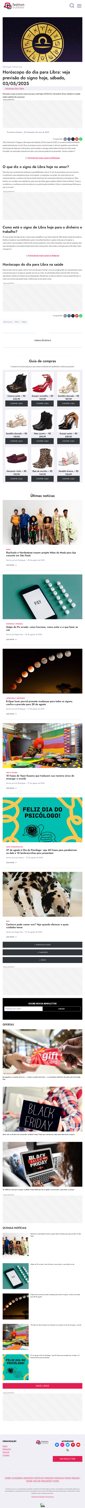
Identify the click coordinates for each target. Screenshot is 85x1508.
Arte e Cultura (11, 772)
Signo (21, 88)
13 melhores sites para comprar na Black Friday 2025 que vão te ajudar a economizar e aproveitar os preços (38, 1190)
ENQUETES (28, 1478)
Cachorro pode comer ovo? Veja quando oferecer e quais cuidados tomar (37, 926)
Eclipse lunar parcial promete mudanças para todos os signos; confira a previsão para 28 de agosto (39, 702)
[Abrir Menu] (79, 6)
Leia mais (11, 565)
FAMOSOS (49, 1478)
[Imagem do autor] (4, 132)
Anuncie (6, 1452)
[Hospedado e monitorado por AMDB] (42, 1505)
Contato (6, 1455)
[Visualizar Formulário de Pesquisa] (71, 6)
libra (17, 88)
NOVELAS (59, 1478)
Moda (8, 549)
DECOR (37, 1481)
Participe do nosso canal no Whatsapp (43, 158)
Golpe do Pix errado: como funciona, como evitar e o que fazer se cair (42, 628)
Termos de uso (49, 1496)
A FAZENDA (17, 1478)
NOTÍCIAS (39, 1478)
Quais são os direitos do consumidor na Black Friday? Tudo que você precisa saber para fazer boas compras (39, 1134)
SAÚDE (29, 1481)
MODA (68, 1478)
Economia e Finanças (14, 624)
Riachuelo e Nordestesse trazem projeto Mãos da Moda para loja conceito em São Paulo (41, 554)
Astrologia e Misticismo (12, 67)
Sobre (5, 1446)
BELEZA (75, 1478)
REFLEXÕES (47, 1481)
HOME (8, 1478)
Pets (7, 921)
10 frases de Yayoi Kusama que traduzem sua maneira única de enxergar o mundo (40, 777)
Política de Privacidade (37, 1496)
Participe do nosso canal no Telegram (43, 255)
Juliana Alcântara (16, 132)
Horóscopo (9, 88)
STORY (56, 1481)
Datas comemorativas (14, 847)
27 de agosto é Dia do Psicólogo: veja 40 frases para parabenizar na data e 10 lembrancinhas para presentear (41, 851)
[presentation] (42, 522)
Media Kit (7, 1449)
